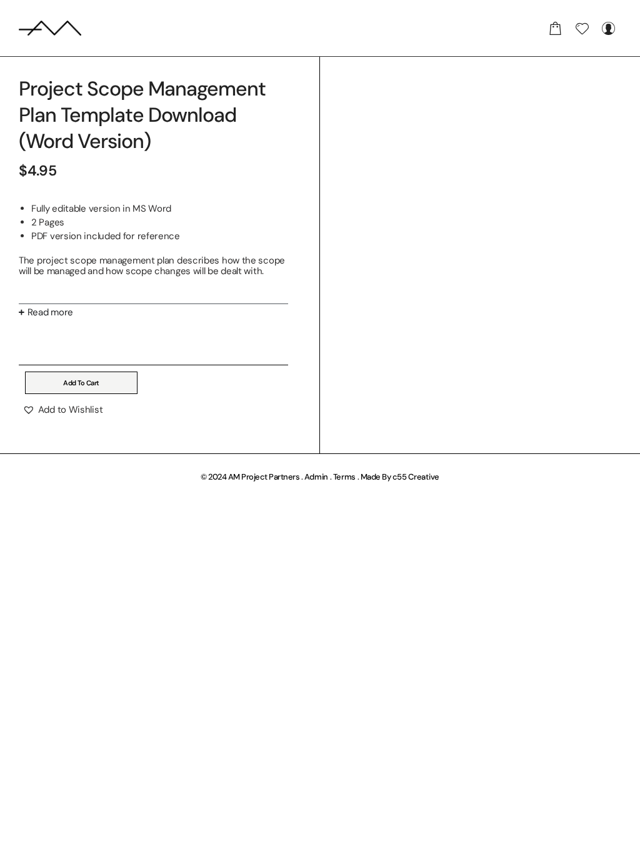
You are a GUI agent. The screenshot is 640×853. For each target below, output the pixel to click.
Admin (316, 476)
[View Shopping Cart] (555, 28)
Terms (344, 476)
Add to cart (81, 382)
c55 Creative (415, 476)
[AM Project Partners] (50, 28)
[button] (62, 409)
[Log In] (608, 28)
